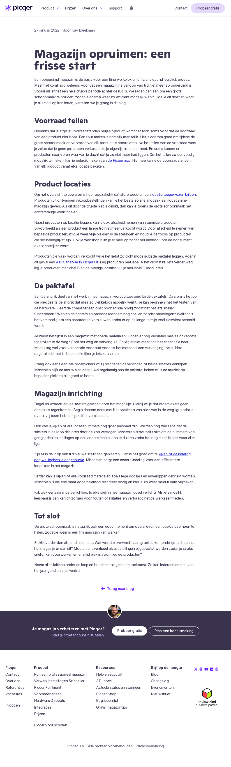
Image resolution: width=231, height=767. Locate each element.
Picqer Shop (106, 694)
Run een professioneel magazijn (60, 674)
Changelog (160, 681)
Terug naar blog (120, 588)
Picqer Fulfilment (47, 687)
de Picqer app (119, 160)
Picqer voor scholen (50, 725)
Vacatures (13, 694)
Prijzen (70, 8)
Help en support (109, 674)
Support (115, 8)
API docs (104, 681)
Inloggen (12, 705)
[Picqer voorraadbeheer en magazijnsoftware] (18, 9)
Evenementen (162, 687)
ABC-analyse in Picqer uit (77, 262)
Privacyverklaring (150, 746)
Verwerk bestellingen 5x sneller (59, 681)
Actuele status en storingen (118, 687)
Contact (181, 8)
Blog (154, 674)
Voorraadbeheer (47, 694)
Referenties (14, 687)
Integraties (42, 707)
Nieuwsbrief (161, 694)
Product (48, 8)
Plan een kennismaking (174, 631)
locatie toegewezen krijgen (174, 194)
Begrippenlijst (107, 700)
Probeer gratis (207, 8)
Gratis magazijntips (111, 707)
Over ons (90, 8)
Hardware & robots (49, 700)
